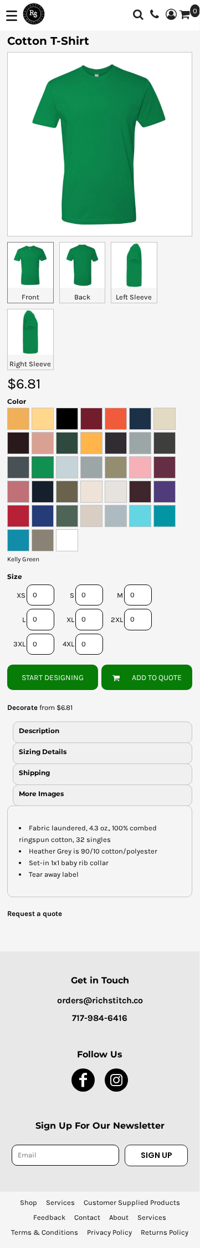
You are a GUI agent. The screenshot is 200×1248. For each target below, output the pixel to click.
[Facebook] (83, 1080)
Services (60, 1202)
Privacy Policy (109, 1232)
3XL (19, 644)
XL (70, 619)
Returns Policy (164, 1232)
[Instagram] (116, 1080)
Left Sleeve (134, 297)
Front (30, 297)
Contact (87, 1217)
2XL (117, 619)
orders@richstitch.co (100, 1000)
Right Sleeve (30, 364)
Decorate (22, 707)
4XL (68, 644)
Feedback (49, 1217)
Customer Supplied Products (132, 1202)
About (119, 1217)
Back (82, 297)
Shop (28, 1202)
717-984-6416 (99, 1018)
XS (21, 595)
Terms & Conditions (44, 1232)
